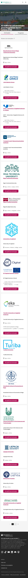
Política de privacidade (14, 574)
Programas (21, 33)
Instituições (7, 33)
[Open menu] (25, 2)
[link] (19, 12)
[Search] (22, 2)
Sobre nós (3, 562)
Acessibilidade (23, 574)
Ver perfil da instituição (11, 66)
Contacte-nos (4, 568)
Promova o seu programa (7, 565)
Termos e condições (5, 574)
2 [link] (15, 524)
